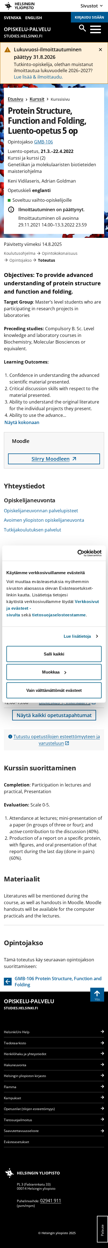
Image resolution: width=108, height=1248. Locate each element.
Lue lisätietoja (77, 636)
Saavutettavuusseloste (21, 1130)
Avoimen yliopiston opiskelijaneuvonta (44, 520)
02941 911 (50, 1200)
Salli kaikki (54, 653)
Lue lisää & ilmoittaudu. (38, 77)
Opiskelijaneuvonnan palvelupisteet (41, 511)
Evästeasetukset (16, 1141)
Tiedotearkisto (15, 1043)
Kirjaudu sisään (89, 17)
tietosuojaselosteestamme (59, 614)
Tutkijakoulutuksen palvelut (32, 530)
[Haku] (82, 28)
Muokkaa (51, 672)
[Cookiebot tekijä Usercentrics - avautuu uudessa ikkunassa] (78, 553)
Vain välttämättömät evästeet (54, 690)
